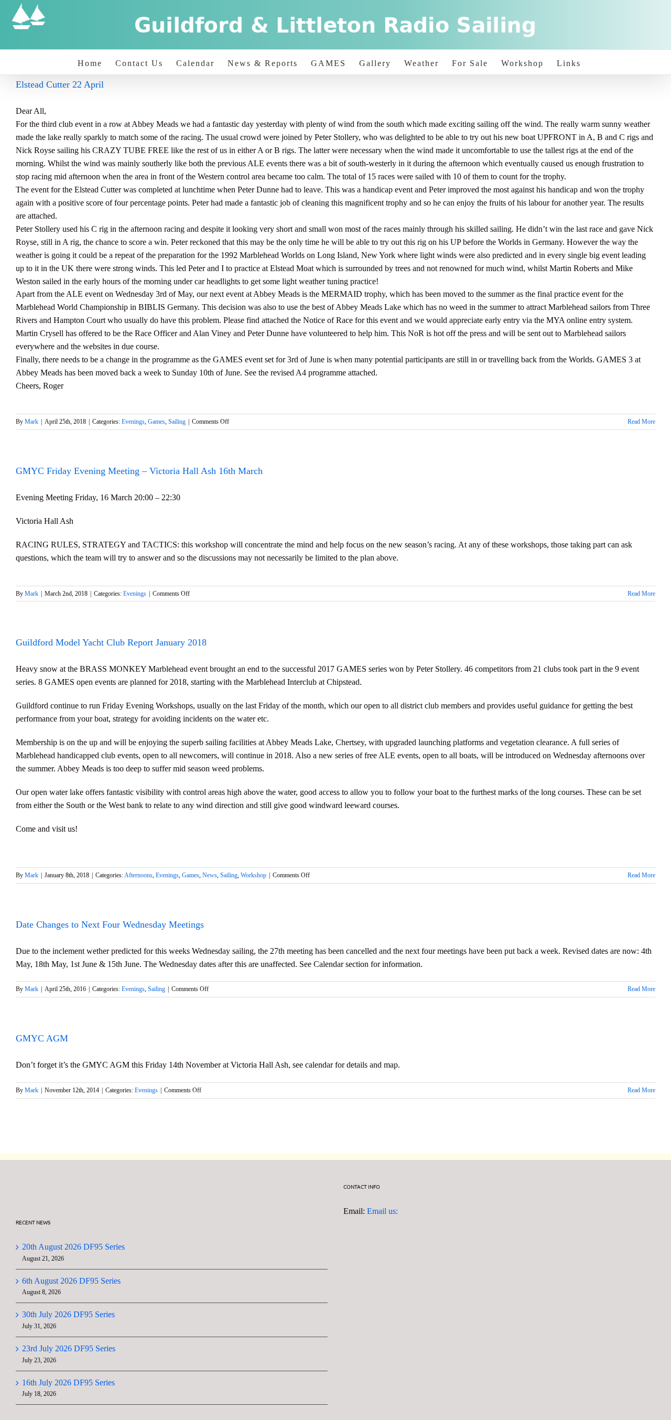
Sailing (177, 421)
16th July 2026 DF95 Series (68, 1382)
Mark (31, 421)
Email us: (382, 1211)
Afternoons (138, 875)
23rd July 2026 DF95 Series (68, 1348)
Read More (641, 421)
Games (156, 421)
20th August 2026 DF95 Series (73, 1246)
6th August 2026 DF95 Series (71, 1280)
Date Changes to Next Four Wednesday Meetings (110, 924)
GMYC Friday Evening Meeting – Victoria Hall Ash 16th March (139, 471)
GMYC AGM (42, 1038)
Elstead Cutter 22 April (60, 84)
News (209, 875)
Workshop (253, 875)
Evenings (133, 421)
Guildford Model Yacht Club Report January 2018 (111, 642)
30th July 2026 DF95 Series (68, 1314)
